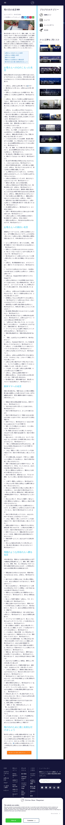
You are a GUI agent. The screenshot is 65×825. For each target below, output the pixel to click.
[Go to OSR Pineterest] (58, 787)
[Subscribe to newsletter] (59, 781)
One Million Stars (23, 792)
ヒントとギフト (8, 14)
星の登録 (23, 773)
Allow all (13, 820)
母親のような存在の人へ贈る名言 (14, 59)
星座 (31, 796)
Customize (30, 820)
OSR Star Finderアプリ (24, 778)
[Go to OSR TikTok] (46, 787)
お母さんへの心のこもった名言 (14, 53)
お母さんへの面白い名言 (12, 55)
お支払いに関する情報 (32, 781)
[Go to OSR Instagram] (42, 787)
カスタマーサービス (6, 773)
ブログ (5, 782)
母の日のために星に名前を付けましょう (16, 61)
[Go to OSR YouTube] (54, 787)
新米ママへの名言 (10, 57)
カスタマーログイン (32, 775)
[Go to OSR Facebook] (50, 787)
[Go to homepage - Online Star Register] (32, 2)
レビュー (6, 790)
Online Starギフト (15, 775)
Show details (54, 813)
